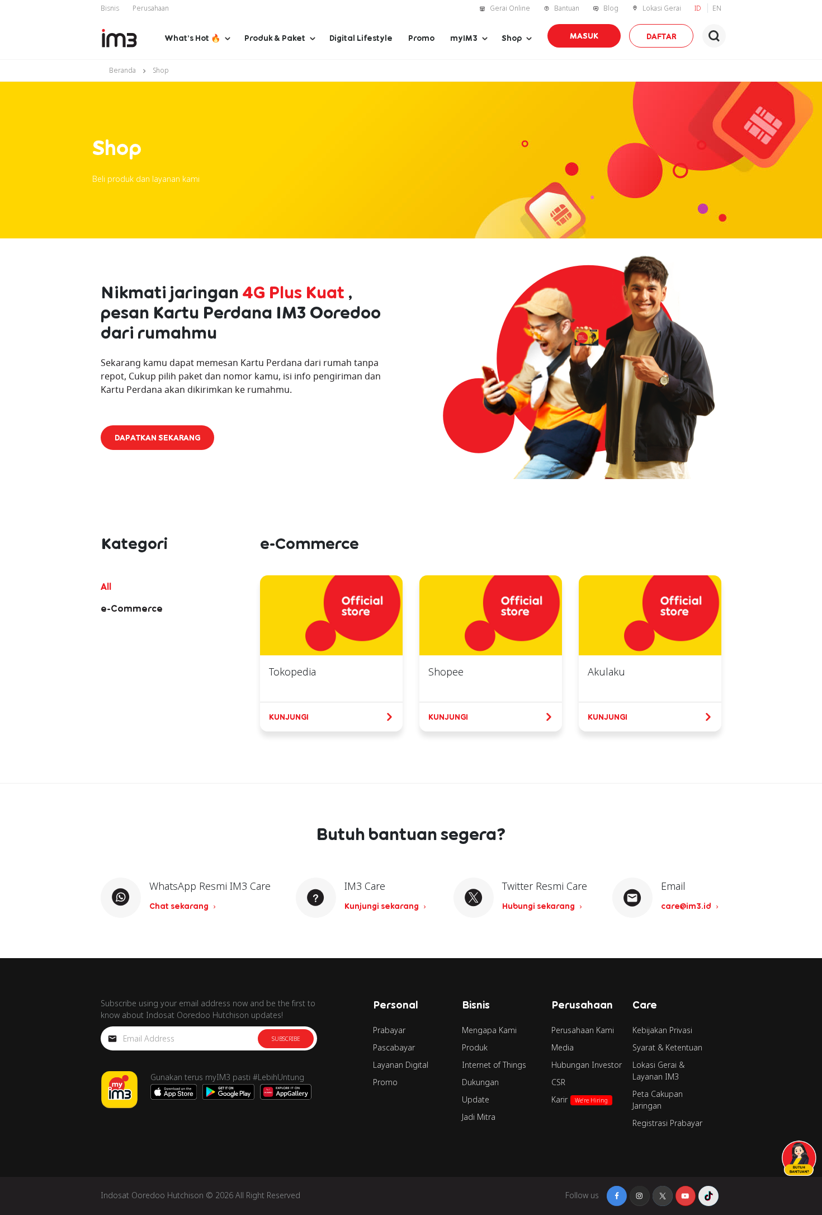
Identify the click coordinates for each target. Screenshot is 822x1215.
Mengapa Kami (489, 1030)
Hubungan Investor (586, 1064)
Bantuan (566, 8)
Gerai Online (510, 8)
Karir (579, 1099)
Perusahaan (151, 8)
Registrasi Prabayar (667, 1123)
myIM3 (464, 38)
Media (562, 1047)
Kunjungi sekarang (382, 906)
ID (699, 8)
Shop (512, 38)
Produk (475, 1047)
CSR (558, 1082)
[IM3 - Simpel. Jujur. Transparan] (119, 38)
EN (716, 8)
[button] (714, 36)
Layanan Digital (400, 1064)
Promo (421, 38)
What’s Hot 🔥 (192, 38)
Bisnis (110, 8)
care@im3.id (687, 906)
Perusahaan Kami (582, 1030)
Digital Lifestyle (361, 38)
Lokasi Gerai (662, 8)
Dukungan (480, 1082)
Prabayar (389, 1030)
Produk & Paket (274, 38)
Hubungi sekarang (539, 906)
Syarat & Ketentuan (667, 1047)
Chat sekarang (179, 906)
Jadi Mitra (478, 1116)
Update (475, 1099)
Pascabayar (394, 1047)
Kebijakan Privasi (662, 1030)
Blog (610, 8)
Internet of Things (494, 1064)
